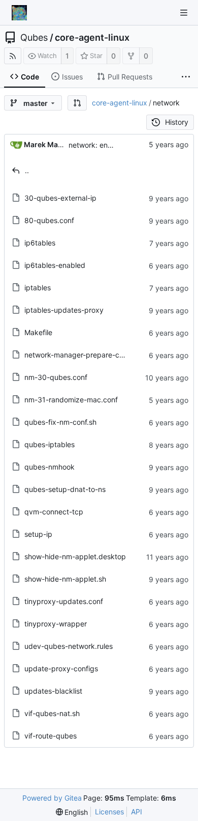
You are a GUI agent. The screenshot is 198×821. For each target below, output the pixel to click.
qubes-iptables (49, 444)
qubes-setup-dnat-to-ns (65, 489)
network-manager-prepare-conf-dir (83, 354)
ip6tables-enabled (54, 265)
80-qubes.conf (49, 220)
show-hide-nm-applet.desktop (75, 556)
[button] (77, 103)
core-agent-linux (92, 38)
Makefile (38, 332)
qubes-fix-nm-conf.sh (60, 422)
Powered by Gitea (52, 797)
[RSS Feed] (12, 55)
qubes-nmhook (49, 466)
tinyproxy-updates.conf (63, 601)
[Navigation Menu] (184, 13)
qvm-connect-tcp (53, 511)
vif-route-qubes (50, 735)
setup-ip (38, 534)
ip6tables (39, 242)
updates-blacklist (53, 691)
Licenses (109, 811)
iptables (37, 287)
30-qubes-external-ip (60, 198)
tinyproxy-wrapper (55, 623)
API (136, 811)
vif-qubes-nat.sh (52, 713)
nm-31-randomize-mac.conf (71, 399)
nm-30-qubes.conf (55, 377)
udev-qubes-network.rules (68, 646)
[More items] (186, 77)
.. (27, 170)
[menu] (72, 812)
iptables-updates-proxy (64, 310)
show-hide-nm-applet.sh (65, 578)
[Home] (19, 13)
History (176, 122)
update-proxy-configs (61, 668)
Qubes (34, 38)
